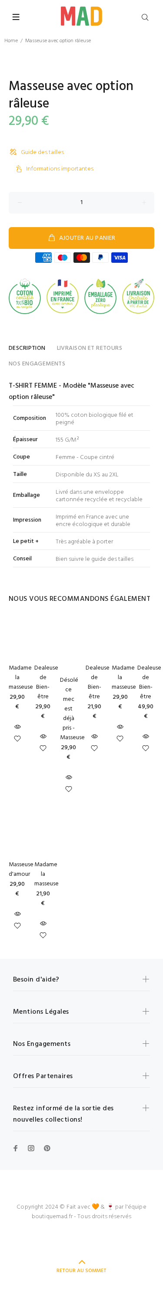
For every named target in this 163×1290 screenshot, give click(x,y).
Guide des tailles (42, 152)
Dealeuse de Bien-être (46, 682)
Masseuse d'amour (21, 869)
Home (11, 41)
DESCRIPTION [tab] (27, 348)
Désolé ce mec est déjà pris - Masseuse (72, 709)
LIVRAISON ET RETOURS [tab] (89, 348)
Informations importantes (59, 169)
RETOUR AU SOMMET (81, 1271)
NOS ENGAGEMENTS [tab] (37, 364)
